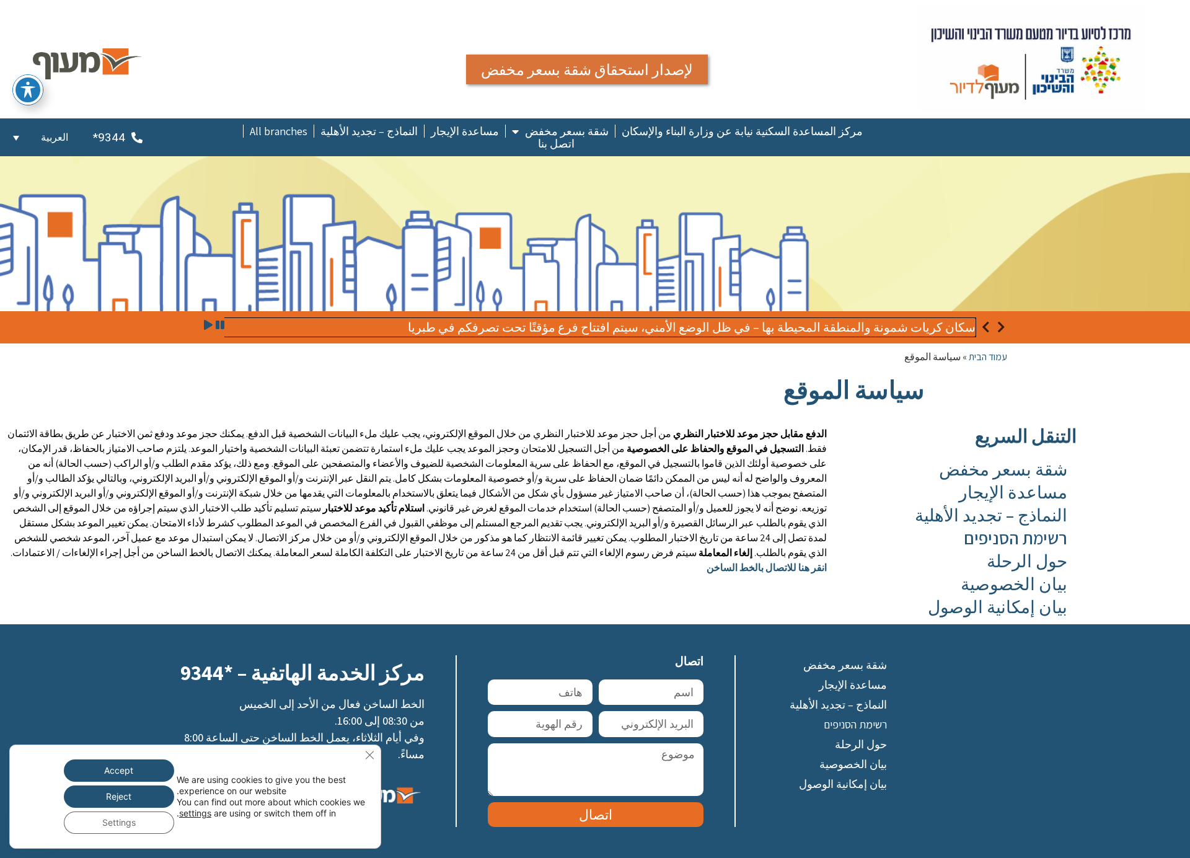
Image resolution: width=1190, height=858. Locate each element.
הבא (1001, 327)
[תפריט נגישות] (28, 90)
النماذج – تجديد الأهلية (369, 131)
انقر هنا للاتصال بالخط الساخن (767, 567)
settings (195, 813)
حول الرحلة (1027, 560)
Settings (119, 822)
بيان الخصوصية (1014, 583)
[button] (40, 137)
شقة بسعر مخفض (567, 131)
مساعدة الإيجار (465, 131)
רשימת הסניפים (1015, 537)
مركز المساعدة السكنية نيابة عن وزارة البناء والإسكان (742, 131)
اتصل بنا (556, 144)
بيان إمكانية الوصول (997, 606)
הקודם (985, 327)
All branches (278, 131)
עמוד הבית (988, 356)
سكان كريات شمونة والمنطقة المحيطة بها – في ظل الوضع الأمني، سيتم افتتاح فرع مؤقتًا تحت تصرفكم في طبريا (692, 327)
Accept (118, 770)
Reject (118, 796)
